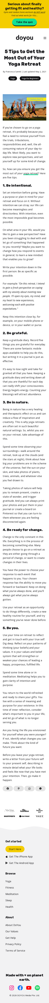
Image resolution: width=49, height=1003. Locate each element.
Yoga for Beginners (30, 78)
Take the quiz (24, 22)
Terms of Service (15, 950)
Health (9, 906)
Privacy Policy (13, 944)
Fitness (9, 887)
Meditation (11, 894)
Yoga (12, 78)
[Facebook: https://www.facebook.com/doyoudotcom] (20, 988)
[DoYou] (24, 38)
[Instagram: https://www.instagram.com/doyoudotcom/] (12, 988)
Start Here (15, 849)
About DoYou (13, 925)
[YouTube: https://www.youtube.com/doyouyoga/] (29, 988)
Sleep (8, 900)
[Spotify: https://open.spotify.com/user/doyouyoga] (37, 988)
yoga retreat (30, 173)
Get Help (10, 937)
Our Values (11, 931)
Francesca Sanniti (13, 71)
